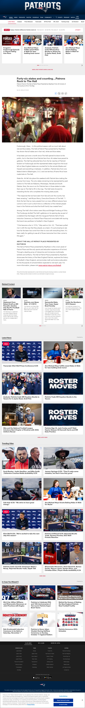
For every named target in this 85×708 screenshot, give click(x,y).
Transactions (34, 661)
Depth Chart (34, 653)
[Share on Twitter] (59, 94)
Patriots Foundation (19, 661)
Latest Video (19, 653)
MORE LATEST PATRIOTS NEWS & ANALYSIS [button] (42, 69)
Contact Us (66, 669)
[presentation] (82, 65)
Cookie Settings (63, 696)
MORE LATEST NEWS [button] (42, 437)
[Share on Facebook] (56, 94)
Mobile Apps (66, 661)
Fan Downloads (66, 659)
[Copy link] (65, 93)
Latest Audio (19, 656)
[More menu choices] (53, 17)
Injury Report (34, 656)
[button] (38, 65)
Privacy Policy (31, 704)
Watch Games (50, 667)
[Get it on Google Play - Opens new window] (48, 678)
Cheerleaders (19, 667)
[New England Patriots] (42, 685)
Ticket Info (50, 650)
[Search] (56, 17)
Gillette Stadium (49, 664)
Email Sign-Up (66, 656)
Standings (34, 667)
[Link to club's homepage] (5, 17)
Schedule (34, 664)
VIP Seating (49, 659)
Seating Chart (50, 661)
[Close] (82, 700)
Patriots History (18, 664)
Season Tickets (49, 656)
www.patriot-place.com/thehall (50, 265)
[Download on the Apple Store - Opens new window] (36, 677)
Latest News (19, 650)
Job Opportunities (66, 667)
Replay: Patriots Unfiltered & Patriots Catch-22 (23, 30)
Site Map (19, 669)
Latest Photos (19, 659)
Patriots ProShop (66, 650)
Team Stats (34, 659)
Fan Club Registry (66, 653)
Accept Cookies (63, 704)
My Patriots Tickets (50, 653)
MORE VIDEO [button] (42, 575)
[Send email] (62, 94)
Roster (34, 650)
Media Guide (66, 664)
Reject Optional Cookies (63, 700)
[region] (42, 700)
